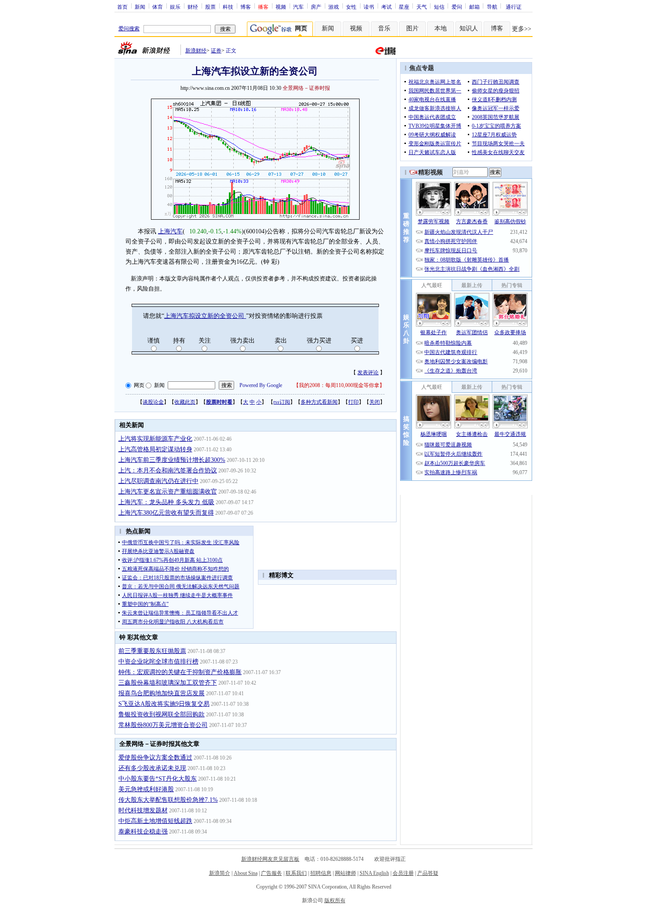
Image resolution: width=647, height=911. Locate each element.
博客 (245, 6)
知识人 (469, 28)
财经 (192, 6)
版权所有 (335, 900)
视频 (281, 6)
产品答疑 (427, 873)
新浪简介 (219, 873)
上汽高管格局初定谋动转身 (155, 449)
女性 (351, 6)
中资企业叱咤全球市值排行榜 (158, 661)
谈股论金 (153, 402)
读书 (369, 6)
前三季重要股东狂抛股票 (152, 651)
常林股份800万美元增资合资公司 (163, 725)
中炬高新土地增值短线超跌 (155, 821)
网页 (139, 385)
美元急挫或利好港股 (146, 789)
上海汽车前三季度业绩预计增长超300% (171, 460)
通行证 (514, 6)
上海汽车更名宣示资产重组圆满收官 (167, 491)
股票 (210, 6)
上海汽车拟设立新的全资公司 (205, 316)
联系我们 (296, 873)
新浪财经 (195, 51)
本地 (440, 28)
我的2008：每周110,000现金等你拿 (339, 385)
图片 (412, 28)
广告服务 (271, 873)
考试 (386, 6)
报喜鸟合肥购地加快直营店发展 (161, 693)
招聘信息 (320, 873)
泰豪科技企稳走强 (143, 831)
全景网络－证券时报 (306, 88)
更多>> (521, 29)
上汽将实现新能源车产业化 (155, 438)
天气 (421, 6)
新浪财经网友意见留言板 (270, 859)
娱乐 (175, 6)
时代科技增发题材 (143, 810)
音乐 (384, 28)
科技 (228, 6)
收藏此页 (184, 402)
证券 (216, 51)
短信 (439, 6)
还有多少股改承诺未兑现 (152, 768)
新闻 (140, 6)
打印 (353, 402)
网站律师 (345, 873)
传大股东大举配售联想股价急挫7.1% (168, 800)
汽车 (298, 6)
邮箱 (474, 6)
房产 (316, 6)
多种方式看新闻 (319, 402)
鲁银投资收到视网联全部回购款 (161, 714)
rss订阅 (281, 402)
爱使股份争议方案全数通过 (155, 757)
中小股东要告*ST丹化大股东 (157, 778)
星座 (404, 6)
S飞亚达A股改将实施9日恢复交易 (164, 704)
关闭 (374, 402)
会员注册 (403, 873)
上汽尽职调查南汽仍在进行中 (158, 481)
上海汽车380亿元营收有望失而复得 (166, 512)
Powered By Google (260, 385)
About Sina (245, 873)
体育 (157, 6)
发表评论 (368, 372)
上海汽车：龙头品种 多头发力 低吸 (166, 502)
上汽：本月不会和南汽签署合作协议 (167, 470)
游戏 (333, 6)
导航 (492, 6)
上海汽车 (170, 231)
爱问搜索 (129, 29)
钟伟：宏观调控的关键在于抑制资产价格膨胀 (180, 672)
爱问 (457, 6)
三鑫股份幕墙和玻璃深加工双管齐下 (167, 682)
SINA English (374, 873)
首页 (122, 6)
